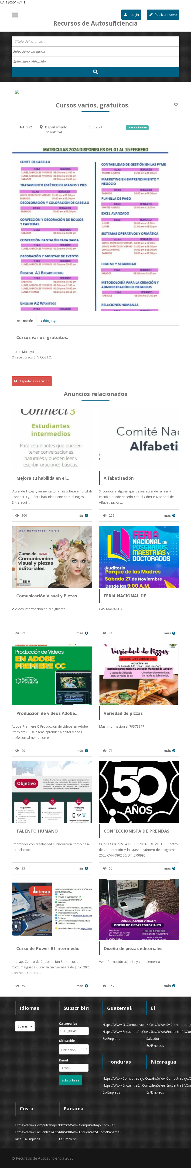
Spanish (24, 1026)
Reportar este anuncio (34, 381)
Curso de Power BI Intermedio (48, 948)
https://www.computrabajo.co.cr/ (41, 1125)
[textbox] (31, 51)
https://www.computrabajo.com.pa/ (87, 1125)
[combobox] (95, 52)
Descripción (24, 320)
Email (63, 1060)
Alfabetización (119, 478)
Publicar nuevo (165, 14)
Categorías (68, 1023)
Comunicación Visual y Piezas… (48, 596)
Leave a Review (137, 127)
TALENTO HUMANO (37, 831)
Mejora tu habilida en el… (42, 478)
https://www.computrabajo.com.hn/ (130, 1078)
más (80, 515)
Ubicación (67, 1040)
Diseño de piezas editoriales (133, 948)
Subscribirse (70, 1080)
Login (134, 14)
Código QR (49, 320)
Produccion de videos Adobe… (47, 713)
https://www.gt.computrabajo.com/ (130, 1024)
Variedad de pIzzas (123, 713)
